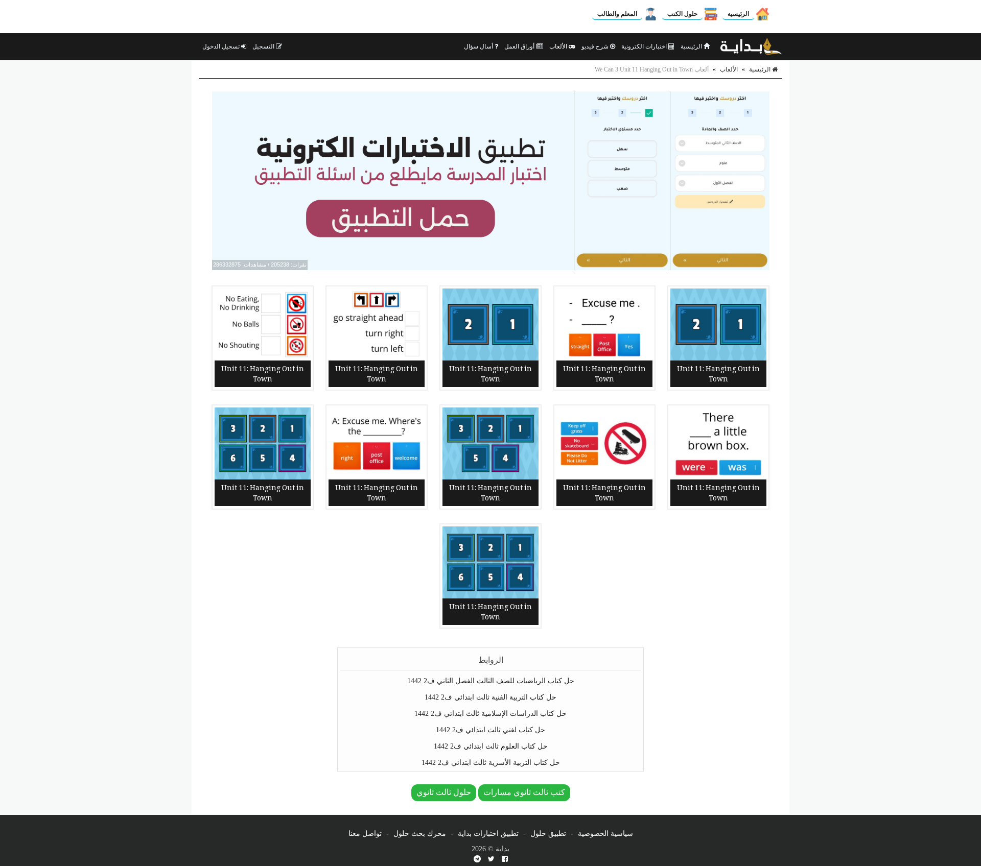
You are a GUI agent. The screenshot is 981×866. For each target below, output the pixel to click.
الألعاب (559, 46)
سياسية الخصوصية (605, 833)
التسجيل (264, 46)
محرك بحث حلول (419, 833)
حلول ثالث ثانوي (443, 792)
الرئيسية (738, 13)
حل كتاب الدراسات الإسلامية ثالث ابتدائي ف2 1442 (490, 713)
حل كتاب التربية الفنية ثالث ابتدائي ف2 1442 (490, 697)
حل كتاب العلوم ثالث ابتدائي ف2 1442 (491, 746)
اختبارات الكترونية (644, 46)
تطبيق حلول (548, 833)
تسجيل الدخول (221, 46)
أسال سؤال (479, 46)
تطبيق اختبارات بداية (488, 833)
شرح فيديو (595, 46)
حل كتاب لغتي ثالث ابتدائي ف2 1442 (490, 730)
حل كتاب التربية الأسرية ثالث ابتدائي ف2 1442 (491, 762)
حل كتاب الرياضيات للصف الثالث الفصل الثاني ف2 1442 (490, 681)
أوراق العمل (520, 46)
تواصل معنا (365, 833)
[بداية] (751, 46)
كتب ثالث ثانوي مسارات (524, 792)
